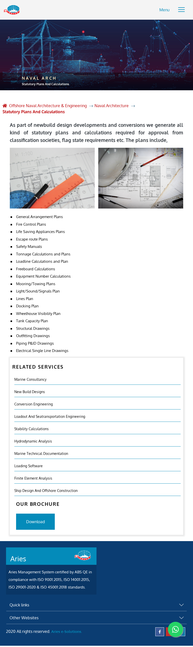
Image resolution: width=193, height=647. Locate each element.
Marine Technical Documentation (41, 453)
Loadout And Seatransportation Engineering (49, 416)
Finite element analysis (33, 478)
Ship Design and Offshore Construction (46, 490)
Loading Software (28, 466)
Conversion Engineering (33, 404)
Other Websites (24, 617)
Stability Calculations (31, 429)
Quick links (19, 604)
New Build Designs (29, 392)
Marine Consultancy (30, 379)
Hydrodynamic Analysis (33, 441)
